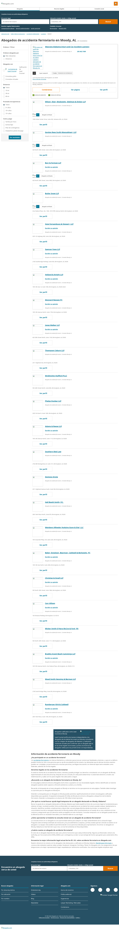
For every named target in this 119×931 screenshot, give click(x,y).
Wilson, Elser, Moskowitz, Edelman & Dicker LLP (65, 102)
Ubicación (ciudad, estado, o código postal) (63, 18)
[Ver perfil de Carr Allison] (37, 607)
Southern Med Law (53, 451)
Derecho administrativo (22, 28)
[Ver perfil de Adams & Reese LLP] (37, 430)
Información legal (37, 886)
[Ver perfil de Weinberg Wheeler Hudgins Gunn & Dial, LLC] (37, 531)
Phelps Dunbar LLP (53, 401)
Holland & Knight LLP (54, 274)
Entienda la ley (36, 890)
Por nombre (5, 899)
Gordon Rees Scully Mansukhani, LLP (60, 132)
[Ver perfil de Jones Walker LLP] (37, 329)
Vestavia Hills (62, 28)
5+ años (8, 108)
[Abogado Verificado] (87, 733)
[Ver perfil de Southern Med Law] (37, 456)
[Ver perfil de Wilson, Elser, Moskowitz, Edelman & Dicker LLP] (37, 106)
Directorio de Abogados (18, 34)
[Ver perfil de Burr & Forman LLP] (37, 167)
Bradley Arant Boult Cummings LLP (60, 654)
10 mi (7, 90)
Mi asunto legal (6, 18)
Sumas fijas (9, 125)
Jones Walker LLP (52, 325)
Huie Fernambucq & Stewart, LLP (59, 224)
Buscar (108, 22)
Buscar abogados (7, 886)
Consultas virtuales (12, 79)
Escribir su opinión (51, 167)
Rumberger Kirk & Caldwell (56, 704)
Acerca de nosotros (67, 890)
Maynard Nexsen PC (53, 300)
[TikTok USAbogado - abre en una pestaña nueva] (108, 890)
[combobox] (25, 21)
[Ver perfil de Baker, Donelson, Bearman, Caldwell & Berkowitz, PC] (37, 557)
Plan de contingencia (12, 128)
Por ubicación (5, 894)
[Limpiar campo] (47, 22)
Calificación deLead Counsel (23, 70)
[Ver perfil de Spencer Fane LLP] (37, 253)
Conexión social (99, 9)
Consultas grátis (11, 76)
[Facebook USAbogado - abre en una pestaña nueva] (93, 890)
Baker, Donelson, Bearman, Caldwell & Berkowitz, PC (67, 553)
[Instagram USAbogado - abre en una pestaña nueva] (100, 890)
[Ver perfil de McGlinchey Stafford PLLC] (37, 380)
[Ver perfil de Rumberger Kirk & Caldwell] (37, 708)
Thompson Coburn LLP (54, 350)
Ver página (75, 90)
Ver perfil (104, 90)
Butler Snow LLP (52, 193)
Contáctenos (47, 90)
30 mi (7, 93)
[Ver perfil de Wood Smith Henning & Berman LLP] (37, 683)
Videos (33, 894)
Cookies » (78, 917)
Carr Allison (50, 603)
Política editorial (66, 894)
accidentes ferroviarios (41, 760)
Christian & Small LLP (54, 578)
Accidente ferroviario (33, 34)
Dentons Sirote (51, 477)
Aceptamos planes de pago (14, 131)
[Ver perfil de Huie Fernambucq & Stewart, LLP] (37, 228)
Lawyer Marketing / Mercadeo (71, 903)
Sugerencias (65, 899)
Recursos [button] (59, 9)
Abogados (28, 9)
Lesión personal (35, 28)
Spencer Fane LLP (52, 249)
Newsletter (34, 903)
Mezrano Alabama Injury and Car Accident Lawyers (67, 47)
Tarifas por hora (11, 122)
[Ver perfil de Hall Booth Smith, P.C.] (37, 506)
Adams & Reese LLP (53, 426)
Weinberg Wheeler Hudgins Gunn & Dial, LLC (64, 527)
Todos (8, 87)
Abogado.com (5, 34)
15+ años (8, 113)
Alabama (43, 34)
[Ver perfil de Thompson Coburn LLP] (37, 354)
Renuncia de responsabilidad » (67, 917)
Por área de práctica (8, 890)
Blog (32, 899)
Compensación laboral (7, 28)
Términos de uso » (55, 917)
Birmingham (53, 28)
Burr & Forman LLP (53, 163)
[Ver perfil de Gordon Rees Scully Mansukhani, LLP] (37, 136)
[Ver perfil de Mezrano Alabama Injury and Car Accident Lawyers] (38, 57)
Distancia (9, 59)
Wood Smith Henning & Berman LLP (60, 679)
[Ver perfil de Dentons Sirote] (37, 481)
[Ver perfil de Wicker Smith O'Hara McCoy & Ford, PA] (37, 633)
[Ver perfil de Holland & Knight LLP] (37, 279)
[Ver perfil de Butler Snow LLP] (37, 197)
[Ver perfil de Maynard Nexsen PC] (37, 304)
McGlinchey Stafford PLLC (56, 376)
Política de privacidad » (44, 917)
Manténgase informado (104, 843)
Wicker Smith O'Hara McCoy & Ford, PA (61, 628)
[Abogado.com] (7, 3)
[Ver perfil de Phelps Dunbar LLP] (37, 405)
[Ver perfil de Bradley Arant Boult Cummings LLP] (37, 658)
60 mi (7, 96)
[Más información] (12, 70)
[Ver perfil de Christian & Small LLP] (37, 582)
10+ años (8, 110)
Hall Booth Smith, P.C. (54, 502)
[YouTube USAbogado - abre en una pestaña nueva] (116, 890)
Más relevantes (11, 56)
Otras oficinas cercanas (39, 79)
